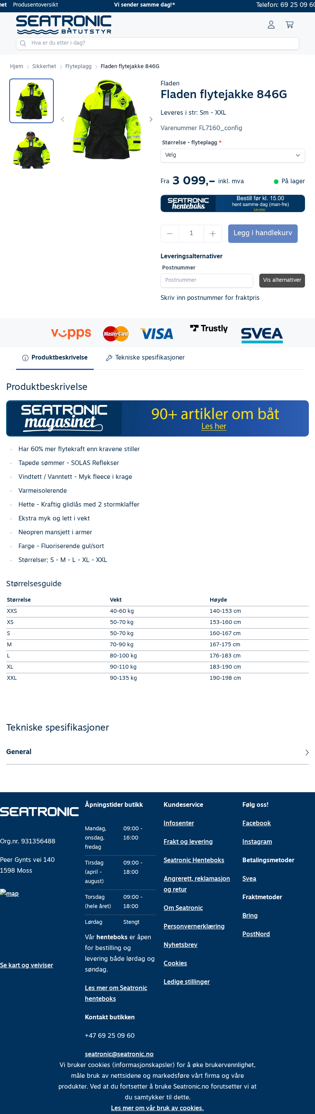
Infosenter (179, 824)
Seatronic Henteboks (194, 861)
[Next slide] (150, 119)
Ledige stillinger (187, 982)
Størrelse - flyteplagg (189, 143)
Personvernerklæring (194, 927)
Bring (250, 916)
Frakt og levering (188, 842)
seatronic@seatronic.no (119, 1055)
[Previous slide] (63, 119)
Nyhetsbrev (180, 945)
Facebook (256, 824)
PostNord (256, 935)
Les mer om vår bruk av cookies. (157, 1109)
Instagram (257, 842)
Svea (249, 879)
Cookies (175, 964)
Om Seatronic (183, 908)
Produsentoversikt (35, 5)
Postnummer (179, 268)
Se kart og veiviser (26, 966)
